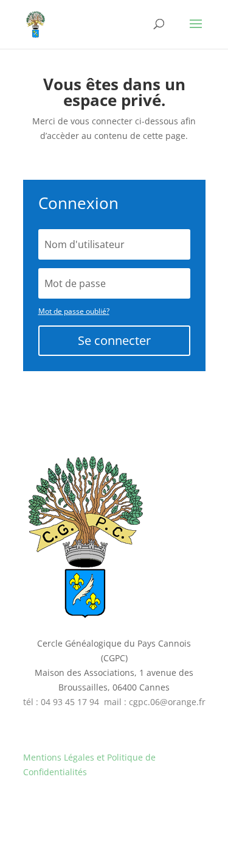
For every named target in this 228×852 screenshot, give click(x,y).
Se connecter (114, 340)
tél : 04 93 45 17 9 (58, 702)
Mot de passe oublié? (73, 311)
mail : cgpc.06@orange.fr (155, 702)
